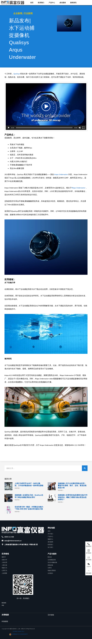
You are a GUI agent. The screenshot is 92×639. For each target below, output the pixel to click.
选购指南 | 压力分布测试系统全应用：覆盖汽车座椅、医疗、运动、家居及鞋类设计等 (72, 485)
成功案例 (62, 2)
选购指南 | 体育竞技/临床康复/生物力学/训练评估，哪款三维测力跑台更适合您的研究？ (73, 497)
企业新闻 (17, 13)
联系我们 (41, 2)
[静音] (80, 128)
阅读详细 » (17, 488)
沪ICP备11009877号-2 (18, 631)
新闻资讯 (73, 2)
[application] (46, 106)
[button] (46, 106)
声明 (3, 605)
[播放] (9, 128)
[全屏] (83, 128)
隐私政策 (4, 603)
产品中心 (52, 2)
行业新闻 (28, 13)
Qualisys (16, 74)
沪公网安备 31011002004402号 (19, 634)
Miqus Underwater (78, 188)
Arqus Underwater (61, 174)
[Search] (85, 468)
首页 (31, 2)
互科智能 (51, 615)
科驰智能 (5, 621)
